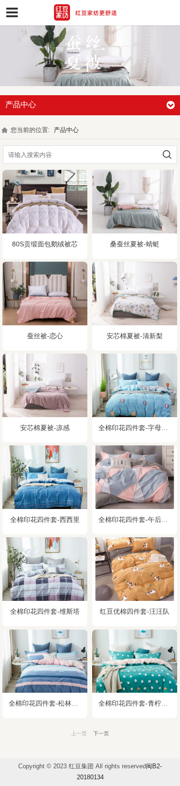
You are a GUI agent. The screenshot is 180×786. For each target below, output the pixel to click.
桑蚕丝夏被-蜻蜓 (134, 244)
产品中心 (66, 129)
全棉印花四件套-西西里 (45, 519)
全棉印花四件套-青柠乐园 (136, 703)
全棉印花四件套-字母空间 (136, 428)
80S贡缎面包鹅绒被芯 (45, 244)
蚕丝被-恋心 (45, 336)
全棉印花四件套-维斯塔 (45, 611)
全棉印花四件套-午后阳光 (136, 519)
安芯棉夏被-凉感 (45, 428)
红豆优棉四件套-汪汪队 (134, 611)
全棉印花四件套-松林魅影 (47, 703)
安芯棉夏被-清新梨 (135, 336)
